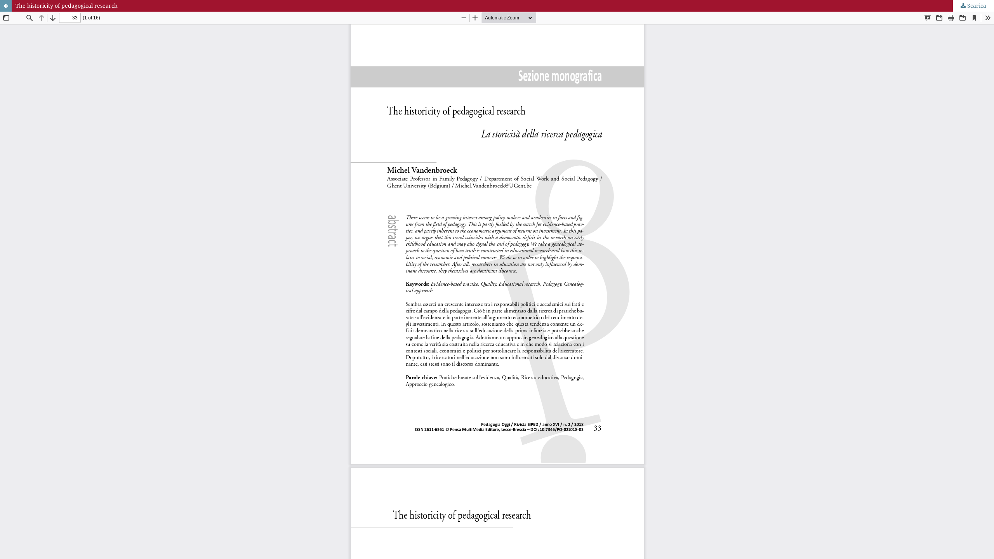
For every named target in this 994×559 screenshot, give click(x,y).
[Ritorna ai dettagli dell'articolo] (6, 6)
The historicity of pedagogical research (67, 5)
